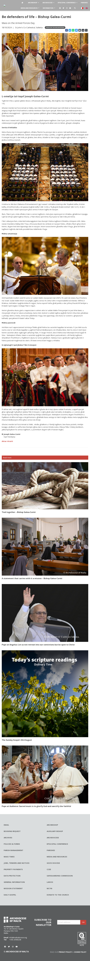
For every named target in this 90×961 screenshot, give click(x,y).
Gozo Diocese (53, 863)
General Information (14, 882)
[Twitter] (63, 8)
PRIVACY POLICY (65, 952)
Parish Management (13, 850)
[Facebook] (60, 8)
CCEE (49, 869)
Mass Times (9, 856)
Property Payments (13, 869)
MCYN (49, 888)
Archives (8, 837)
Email (6, 825)
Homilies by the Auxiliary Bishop (55, 27)
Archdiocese (53, 837)
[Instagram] (66, 8)
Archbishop (52, 825)
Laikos (50, 882)
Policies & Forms (12, 844)
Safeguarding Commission (60, 876)
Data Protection (12, 876)
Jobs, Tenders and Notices (16, 863)
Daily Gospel (10, 895)
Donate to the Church (58, 895)
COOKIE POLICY (80, 952)
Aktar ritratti (7, 441)
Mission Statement (13, 888)
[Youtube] (70, 8)
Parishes (51, 850)
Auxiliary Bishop (55, 831)
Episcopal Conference (57, 844)
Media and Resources (57, 856)
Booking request (12, 831)
